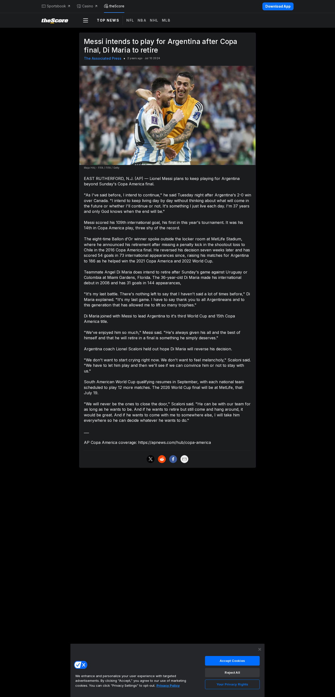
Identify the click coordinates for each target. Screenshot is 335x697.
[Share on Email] (184, 459)
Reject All (232, 672)
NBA (142, 20)
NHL (154, 20)
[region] (167, 670)
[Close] (259, 649)
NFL (130, 20)
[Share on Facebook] (173, 459)
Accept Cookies (232, 661)
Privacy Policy (168, 685)
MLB (166, 20)
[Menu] (85, 20)
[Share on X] (151, 459)
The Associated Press (102, 58)
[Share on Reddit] (162, 459)
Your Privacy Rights (232, 684)
